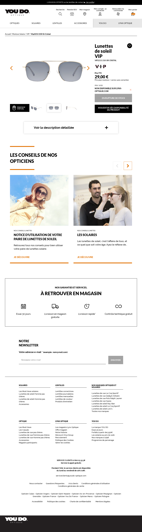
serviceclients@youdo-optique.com (71, 476)
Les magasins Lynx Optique (66, 427)
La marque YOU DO (100, 427)
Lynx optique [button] (125, 23)
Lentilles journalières (64, 394)
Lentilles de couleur (64, 399)
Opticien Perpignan (104, 494)
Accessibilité (37, 501)
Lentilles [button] (57, 23)
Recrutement (61, 437)
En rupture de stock (113, 98)
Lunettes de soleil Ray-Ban (103, 404)
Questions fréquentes (55, 483)
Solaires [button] (36, 23)
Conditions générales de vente (71, 486)
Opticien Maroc (86, 496)
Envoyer (116, 360)
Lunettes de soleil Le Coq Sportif (106, 406)
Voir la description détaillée (54, 127)
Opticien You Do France (68, 496)
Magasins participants (28, 443)
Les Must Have (25, 427)
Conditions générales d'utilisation (95, 483)
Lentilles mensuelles (64, 396)
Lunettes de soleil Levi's (102, 409)
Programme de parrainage (103, 440)
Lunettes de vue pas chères (30, 432)
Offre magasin (61, 430)
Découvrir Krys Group (64, 435)
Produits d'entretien (63, 402)
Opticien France (49, 496)
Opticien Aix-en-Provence (83, 494)
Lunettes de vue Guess (101, 401)
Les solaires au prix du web (103, 435)
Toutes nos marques (100, 411)
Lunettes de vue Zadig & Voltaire (106, 396)
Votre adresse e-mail (43, 352)
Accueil (8, 34)
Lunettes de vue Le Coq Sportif (105, 393)
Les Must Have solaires (28, 391)
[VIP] (113, 66)
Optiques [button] (14, 23)
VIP (27, 34)
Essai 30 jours (97, 430)
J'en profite (90, 2)
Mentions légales (103, 501)
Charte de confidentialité (80, 501)
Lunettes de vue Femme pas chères (34, 435)
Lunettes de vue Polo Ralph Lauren (107, 398)
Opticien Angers (42, 494)
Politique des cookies (56, 501)
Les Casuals (24, 430)
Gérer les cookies (62, 443)
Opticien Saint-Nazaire (60, 494)
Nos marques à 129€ (100, 437)
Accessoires (80, 23)
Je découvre (22, 257)
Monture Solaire (18, 34)
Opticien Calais (27, 494)
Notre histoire (61, 432)
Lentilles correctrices (64, 391)
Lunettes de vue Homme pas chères (34, 437)
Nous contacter (36, 483)
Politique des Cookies (64, 440)
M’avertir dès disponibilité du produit (113, 108)
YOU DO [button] (102, 23)
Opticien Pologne (101, 496)
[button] (132, 12)
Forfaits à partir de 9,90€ (102, 432)
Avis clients (73, 483)
